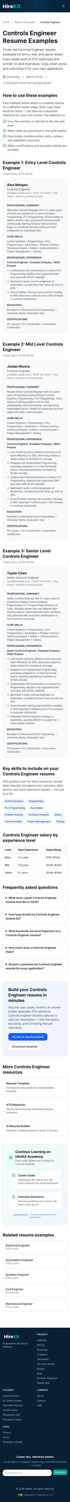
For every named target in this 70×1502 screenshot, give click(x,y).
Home (6, 22)
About (40, 1395)
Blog (39, 1373)
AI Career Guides (12, 1400)
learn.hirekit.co (21, 1214)
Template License (12, 1441)
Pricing (41, 1344)
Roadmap (42, 1349)
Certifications (10, 1410)
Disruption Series (12, 1419)
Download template (24, 1046)
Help (39, 1405)
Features (42, 1340)
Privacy (7, 1432)
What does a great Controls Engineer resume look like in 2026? (31, 900)
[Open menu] (63, 6)
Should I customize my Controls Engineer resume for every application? (34, 966)
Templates (43, 1359)
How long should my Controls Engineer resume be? (32, 916)
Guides (41, 1368)
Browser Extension (47, 1378)
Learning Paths (11, 1395)
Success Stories (46, 1363)
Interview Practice (13, 1405)
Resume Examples (25, 22)
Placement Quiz (11, 1414)
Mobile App (43, 1382)
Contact (41, 1400)
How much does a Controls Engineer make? (31, 949)
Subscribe (60, 1472)
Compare (42, 1354)
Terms (6, 1437)
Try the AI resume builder (28, 1037)
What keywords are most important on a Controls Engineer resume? (33, 933)
